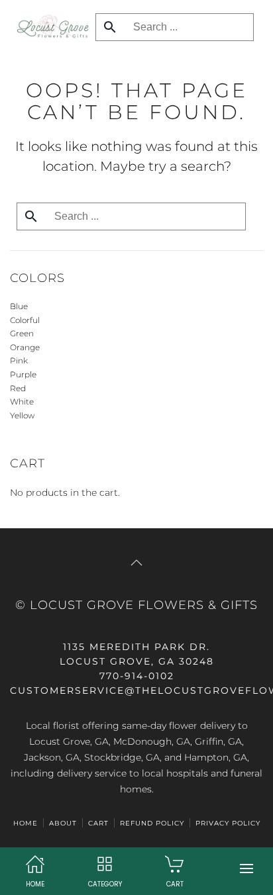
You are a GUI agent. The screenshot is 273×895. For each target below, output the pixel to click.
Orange (25, 347)
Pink (19, 360)
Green (22, 333)
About (63, 823)
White (22, 401)
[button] (246, 868)
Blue (19, 306)
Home (25, 823)
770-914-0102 (136, 676)
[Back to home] (49, 26)
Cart (98, 823)
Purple (23, 374)
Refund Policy (152, 823)
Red (18, 388)
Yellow (22, 415)
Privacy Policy (227, 823)
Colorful (25, 320)
